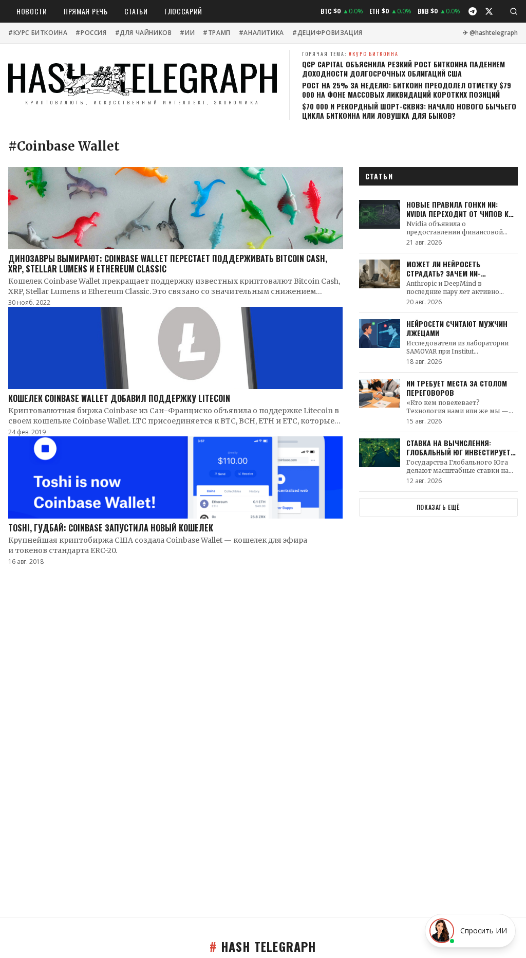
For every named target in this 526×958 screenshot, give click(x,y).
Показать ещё (438, 507)
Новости (31, 11)
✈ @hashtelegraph (490, 33)
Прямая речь (86, 11)
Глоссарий (183, 11)
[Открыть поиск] (514, 11)
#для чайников (143, 33)
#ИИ (187, 33)
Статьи (136, 11)
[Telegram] (472, 11)
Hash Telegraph (263, 946)
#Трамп (217, 33)
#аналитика (261, 33)
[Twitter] (489, 11)
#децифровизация (327, 33)
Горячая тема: (350, 54)
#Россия (91, 33)
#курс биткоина (37, 33)
